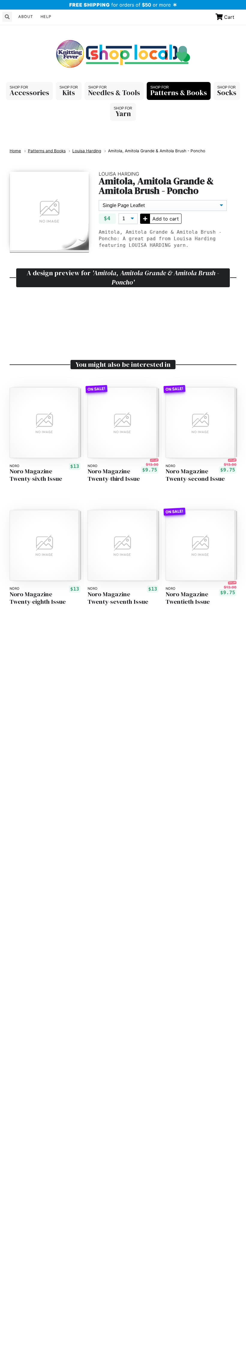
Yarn (123, 113)
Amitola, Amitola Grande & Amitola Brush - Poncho (156, 150)
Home (15, 150)
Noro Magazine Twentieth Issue (188, 598)
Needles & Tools (114, 93)
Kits (68, 93)
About (25, 16)
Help (45, 16)
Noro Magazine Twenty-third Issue (114, 475)
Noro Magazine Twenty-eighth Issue (38, 598)
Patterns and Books (47, 150)
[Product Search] (7, 16)
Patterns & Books (178, 93)
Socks (226, 93)
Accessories (29, 93)
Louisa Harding (86, 150)
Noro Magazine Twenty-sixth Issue (36, 475)
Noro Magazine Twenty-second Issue (195, 475)
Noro (15, 466)
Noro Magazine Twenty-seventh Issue (118, 598)
